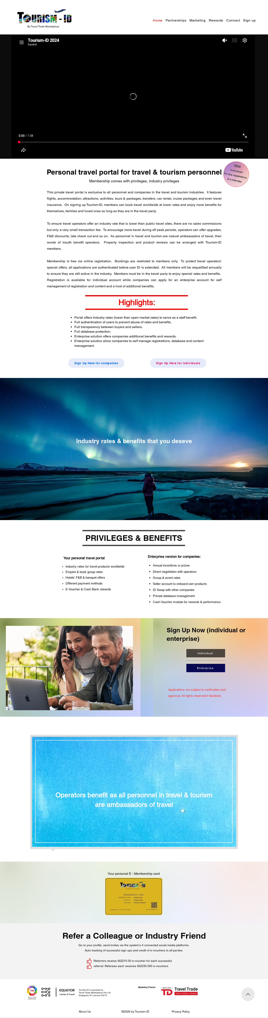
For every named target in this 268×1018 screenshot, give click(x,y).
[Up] (248, 994)
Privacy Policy (181, 1011)
